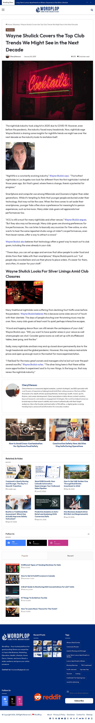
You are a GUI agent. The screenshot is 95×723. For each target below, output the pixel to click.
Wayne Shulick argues (75, 219)
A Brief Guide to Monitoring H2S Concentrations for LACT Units (47, 587)
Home (9, 24)
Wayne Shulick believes (32, 313)
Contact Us (80, 715)
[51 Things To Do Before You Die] (12, 601)
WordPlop (38, 715)
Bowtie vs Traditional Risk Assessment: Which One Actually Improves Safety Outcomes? (16, 515)
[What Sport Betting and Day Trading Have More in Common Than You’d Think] (38, 648)
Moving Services (72, 665)
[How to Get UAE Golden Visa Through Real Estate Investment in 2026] (76, 472)
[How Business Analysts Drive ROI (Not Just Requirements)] (76, 502)
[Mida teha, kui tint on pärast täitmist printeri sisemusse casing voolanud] (38, 654)
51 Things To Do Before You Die (34, 598)
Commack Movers (73, 647)
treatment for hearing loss (76, 678)
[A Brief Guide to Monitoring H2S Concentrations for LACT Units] (12, 590)
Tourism (69, 674)
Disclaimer (71, 715)
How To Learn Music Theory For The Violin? (39, 609)
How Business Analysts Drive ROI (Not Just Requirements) (76, 513)
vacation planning (73, 682)
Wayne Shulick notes (33, 364)
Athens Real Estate (73, 642)
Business (16, 24)
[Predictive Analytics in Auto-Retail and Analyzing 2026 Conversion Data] (47, 502)
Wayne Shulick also (15, 241)
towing (77, 674)
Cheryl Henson (15, 56)
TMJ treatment (86, 665)
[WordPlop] (47, 10)
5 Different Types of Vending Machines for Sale (41, 565)
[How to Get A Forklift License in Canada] (12, 579)
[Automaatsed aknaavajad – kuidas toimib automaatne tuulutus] (47, 654)
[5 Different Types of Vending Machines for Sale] (12, 568)
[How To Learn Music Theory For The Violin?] (12, 612)
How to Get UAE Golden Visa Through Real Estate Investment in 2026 (76, 483)
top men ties (84, 669)
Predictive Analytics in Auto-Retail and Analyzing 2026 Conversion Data (47, 514)
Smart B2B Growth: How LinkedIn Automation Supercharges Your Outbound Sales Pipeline (47, 484)
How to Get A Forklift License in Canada (38, 576)
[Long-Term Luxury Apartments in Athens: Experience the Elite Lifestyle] (47, 643)
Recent (70, 556)
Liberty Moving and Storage (76, 651)
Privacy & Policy (59, 715)
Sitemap (89, 715)
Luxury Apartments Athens (76, 661)
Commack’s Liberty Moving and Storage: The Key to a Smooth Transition (17, 483)
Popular (25, 556)
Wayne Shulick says (59, 175)
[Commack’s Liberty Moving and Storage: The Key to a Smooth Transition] (18, 472)
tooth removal (71, 669)
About (49, 715)
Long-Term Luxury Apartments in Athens (78, 656)
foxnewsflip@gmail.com (20, 670)
